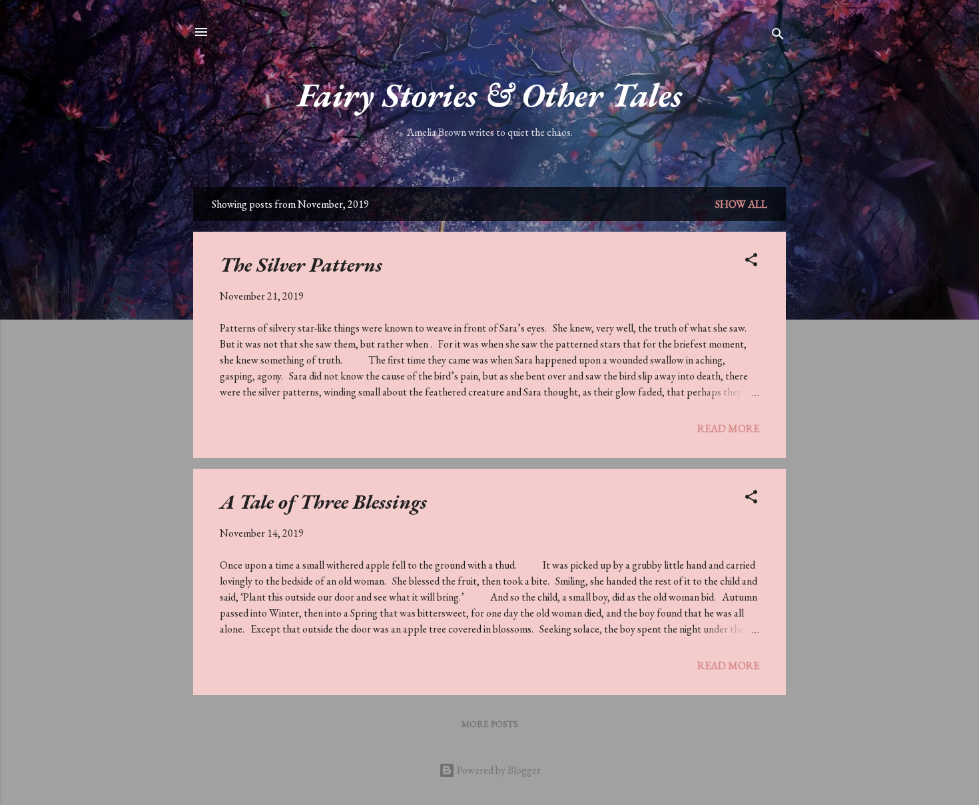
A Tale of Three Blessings (323, 502)
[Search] (778, 36)
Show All (741, 204)
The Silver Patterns (301, 265)
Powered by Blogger (498, 770)
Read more (728, 428)
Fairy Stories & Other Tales (490, 95)
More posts (490, 724)
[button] (751, 262)
